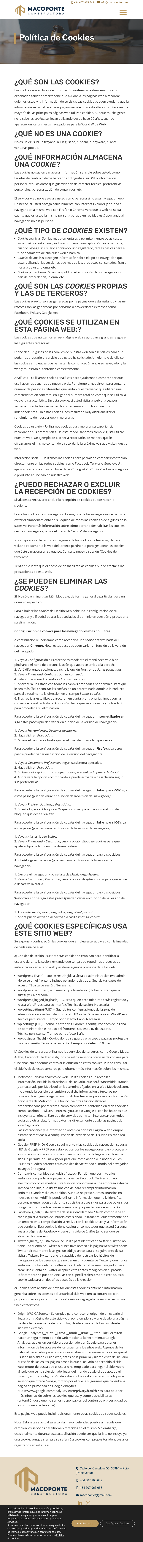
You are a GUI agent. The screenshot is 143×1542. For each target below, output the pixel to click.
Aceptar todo (85, 1523)
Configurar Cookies (117, 1523)
